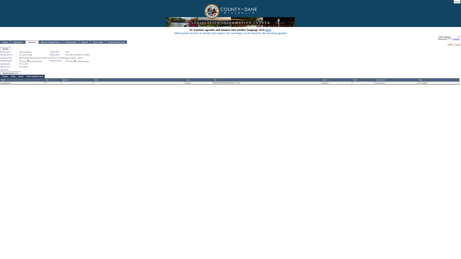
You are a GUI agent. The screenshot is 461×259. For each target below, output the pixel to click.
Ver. (47, 80)
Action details (380, 83)
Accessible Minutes (82, 61)
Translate (456, 39)
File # (3, 80)
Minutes (70, 61)
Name (96, 80)
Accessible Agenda (36, 61)
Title (215, 80)
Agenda (24, 61)
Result (355, 80)
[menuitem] (4, 76)
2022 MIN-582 (6, 83)
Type (187, 80)
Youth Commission (25, 52)
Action (324, 80)
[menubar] (22, 76)
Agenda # (65, 80)
